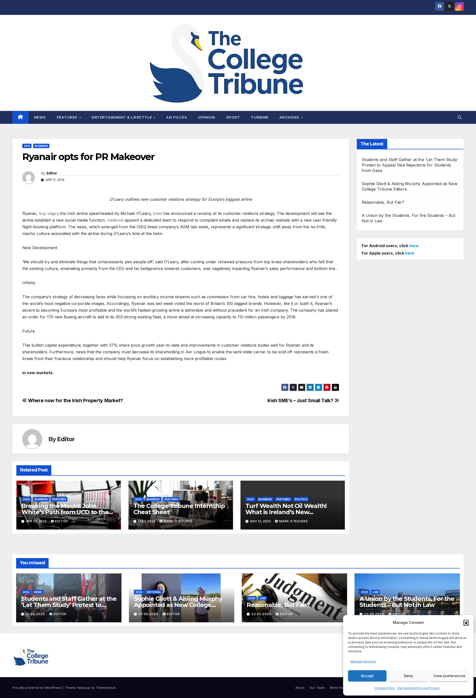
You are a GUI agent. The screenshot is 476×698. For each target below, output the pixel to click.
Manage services (363, 661)
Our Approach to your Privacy (418, 688)
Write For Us (339, 688)
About (299, 688)
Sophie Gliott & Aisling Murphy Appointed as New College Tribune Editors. (178, 605)
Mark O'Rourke (178, 521)
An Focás (176, 117)
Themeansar (105, 688)
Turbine (259, 117)
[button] (466, 622)
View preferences (449, 675)
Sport (233, 117)
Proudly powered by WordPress (37, 688)
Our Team (317, 688)
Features (68, 117)
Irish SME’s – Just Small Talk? (301, 400)
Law (263, 598)
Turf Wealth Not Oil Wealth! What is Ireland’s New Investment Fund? (286, 512)
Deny (408, 675)
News (40, 117)
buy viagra (49, 213)
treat (157, 213)
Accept (367, 675)
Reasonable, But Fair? (383, 202)
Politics (301, 499)
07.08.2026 (149, 614)
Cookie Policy (385, 688)
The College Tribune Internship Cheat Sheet (179, 509)
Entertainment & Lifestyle (122, 117)
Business (41, 145)
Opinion (206, 117)
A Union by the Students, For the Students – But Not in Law (406, 601)
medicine (115, 220)
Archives (289, 117)
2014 (27, 145)
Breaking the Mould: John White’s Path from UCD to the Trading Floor (64, 512)
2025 (26, 499)
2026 (26, 592)
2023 (250, 499)
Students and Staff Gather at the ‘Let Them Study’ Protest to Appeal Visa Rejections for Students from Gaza (410, 165)
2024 (138, 499)
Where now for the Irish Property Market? (75, 400)
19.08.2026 (36, 614)
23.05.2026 (261, 614)
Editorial (154, 592)
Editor (52, 173)
